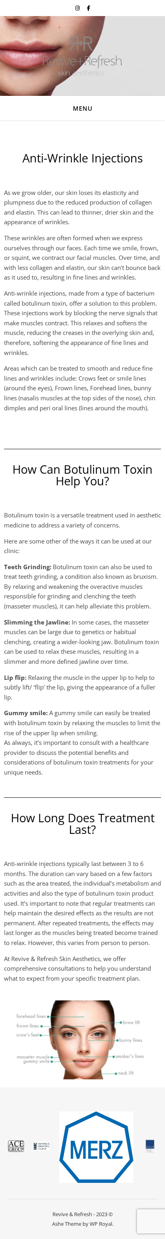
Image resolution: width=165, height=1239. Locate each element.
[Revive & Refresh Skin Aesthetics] (82, 56)
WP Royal (101, 1223)
